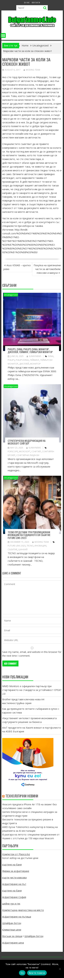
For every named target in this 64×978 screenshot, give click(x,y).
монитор (35, 363)
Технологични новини (21, 795)
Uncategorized (11, 294)
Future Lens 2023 (17, 545)
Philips (11, 360)
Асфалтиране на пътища (16, 916)
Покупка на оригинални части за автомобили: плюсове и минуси (47, 269)
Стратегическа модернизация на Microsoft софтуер (26, 442)
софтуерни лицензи (27, 455)
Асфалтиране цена (13, 942)
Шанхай (22, 549)
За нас (27, 2)
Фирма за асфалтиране (15, 871)
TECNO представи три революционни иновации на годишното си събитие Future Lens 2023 (29, 535)
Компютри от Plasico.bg (16, 854)
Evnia (51, 356)
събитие (12, 549)
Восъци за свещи (12, 936)
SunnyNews (35, 356)
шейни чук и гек (11, 903)
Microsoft (24, 451)
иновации (40, 545)
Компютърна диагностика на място (23, 910)
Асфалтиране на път (14, 884)
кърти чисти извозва (14, 877)
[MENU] (3, 35)
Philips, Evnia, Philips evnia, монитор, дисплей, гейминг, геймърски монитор (30, 350)
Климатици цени (11, 929)
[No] (59, 969)
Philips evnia (22, 360)
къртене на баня (12, 864)
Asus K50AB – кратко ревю (17, 267)
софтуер (36, 451)
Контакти (36, 2)
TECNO (30, 545)
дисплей (24, 363)
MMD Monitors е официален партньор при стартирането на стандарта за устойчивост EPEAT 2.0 (32, 690)
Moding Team (33, 69)
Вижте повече (37, 972)
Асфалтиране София (14, 897)
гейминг (34, 360)
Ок (22, 972)
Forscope (13, 451)
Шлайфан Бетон (11, 923)
